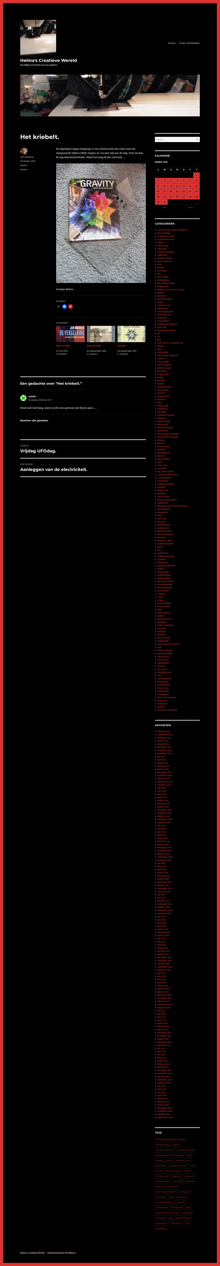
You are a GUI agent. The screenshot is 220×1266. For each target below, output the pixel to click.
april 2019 (162, 835)
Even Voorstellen (190, 43)
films (159, 349)
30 (158, 202)
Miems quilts (163, 496)
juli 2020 (161, 788)
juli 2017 (161, 894)
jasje (159, 402)
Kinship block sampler (168, 434)
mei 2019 (161, 832)
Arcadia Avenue (164, 258)
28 (190, 196)
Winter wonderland (166, 697)
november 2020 (164, 775)
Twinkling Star (164, 672)
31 (165, 202)
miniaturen (162, 503)
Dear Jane (161, 327)
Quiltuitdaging (164, 575)
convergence (163, 321)
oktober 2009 (163, 1114)
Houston (161, 393)
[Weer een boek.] (70, 334)
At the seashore (164, 261)
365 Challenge (164, 233)
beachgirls (162, 271)
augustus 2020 (164, 785)
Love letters (162, 481)
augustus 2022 (164, 738)
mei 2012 (161, 1017)
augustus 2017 (164, 891)
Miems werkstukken (167, 500)
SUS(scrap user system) (168, 644)
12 (177, 186)
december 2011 (164, 1032)
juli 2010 (161, 1086)
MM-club (161, 518)
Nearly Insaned (164, 531)
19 (177, 191)
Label (159, 462)
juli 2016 (161, 916)
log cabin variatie (165, 471)
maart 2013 (162, 985)
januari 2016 (163, 935)
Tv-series (162, 669)
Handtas (161, 380)
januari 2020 (163, 807)
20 (183, 191)
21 (190, 191)
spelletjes (187, 1212)
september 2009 (165, 1117)
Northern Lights (165, 540)
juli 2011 (161, 1048)
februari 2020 (163, 803)
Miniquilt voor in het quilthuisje (172, 506)
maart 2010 (162, 1098)
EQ (158, 336)
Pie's (159, 550)
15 (196, 186)
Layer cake (162, 465)
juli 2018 (161, 863)
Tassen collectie (165, 650)
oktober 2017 (163, 885)
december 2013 (164, 957)
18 (171, 191)
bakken (160, 267)
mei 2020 (161, 794)
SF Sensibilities (164, 603)
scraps (160, 600)
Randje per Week (165, 581)
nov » (191, 207)
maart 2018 (162, 872)
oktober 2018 (163, 854)
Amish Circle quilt (165, 252)
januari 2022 (163, 744)
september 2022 (165, 734)
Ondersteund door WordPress (61, 1253)
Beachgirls (179, 1155)
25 (171, 196)
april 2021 (162, 759)
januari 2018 (163, 879)
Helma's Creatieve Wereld (48, 60)
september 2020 (165, 781)
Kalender (161, 418)
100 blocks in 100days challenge (172, 230)
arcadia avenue (163, 1155)
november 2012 (164, 998)
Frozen (160, 358)
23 (158, 196)
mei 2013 (161, 979)
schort (160, 597)
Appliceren (162, 255)
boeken (24, 165)
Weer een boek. (63, 346)
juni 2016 (161, 919)
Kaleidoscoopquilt (165, 415)
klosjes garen (163, 446)
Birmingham (163, 280)
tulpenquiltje (163, 663)
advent (176, 1144)
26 (177, 196)
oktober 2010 (163, 1076)
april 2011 (161, 1058)
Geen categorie (164, 365)
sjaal (188, 1207)
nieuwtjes (162, 537)
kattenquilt (188, 1176)
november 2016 (164, 904)
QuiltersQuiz (163, 572)
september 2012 (164, 1004)
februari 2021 (163, 766)
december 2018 (164, 847)
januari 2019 (163, 844)
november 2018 (164, 850)
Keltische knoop (165, 427)
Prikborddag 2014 (165, 556)
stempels (161, 631)
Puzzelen (161, 559)
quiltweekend (163, 578)
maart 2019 (162, 838)
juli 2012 (161, 1010)
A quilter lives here (166, 239)
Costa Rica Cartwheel (167, 324)
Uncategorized (164, 678)
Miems (159, 1186)
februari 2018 (163, 876)
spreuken (161, 628)
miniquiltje (162, 512)
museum (161, 522)
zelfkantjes (162, 703)
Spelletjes (161, 622)
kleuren (161, 443)
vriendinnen (163, 694)
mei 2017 (161, 898)
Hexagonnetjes (164, 387)
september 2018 (164, 857)
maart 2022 (162, 741)
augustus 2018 (164, 860)
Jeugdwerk (162, 409)
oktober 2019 (163, 816)
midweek (161, 493)
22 (196, 191)
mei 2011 (161, 1054)
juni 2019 (161, 829)
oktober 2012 (163, 1001)
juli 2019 (161, 825)
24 (164, 196)
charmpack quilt (165, 311)
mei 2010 (161, 1092)
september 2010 (164, 1080)
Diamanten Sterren (166, 330)
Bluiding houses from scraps (171, 289)
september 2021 (164, 753)
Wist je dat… (163, 700)
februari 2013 (163, 989)
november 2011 (164, 1036)
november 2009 (164, 1111)
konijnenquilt (163, 452)
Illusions (161, 399)
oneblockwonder (165, 543)
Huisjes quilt (163, 396)
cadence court (164, 305)
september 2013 (164, 967)
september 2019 (165, 819)
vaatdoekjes (163, 682)
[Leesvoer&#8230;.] (131, 334)
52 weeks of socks (166, 236)
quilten (160, 569)
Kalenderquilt (163, 421)
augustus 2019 (164, 822)
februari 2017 (163, 901)
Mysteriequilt (163, 525)
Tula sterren (163, 660)
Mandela (161, 487)
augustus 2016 (164, 913)
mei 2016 (161, 923)
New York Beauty (165, 534)
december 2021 (164, 747)
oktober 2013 (163, 963)
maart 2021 (162, 763)
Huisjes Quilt (162, 1176)
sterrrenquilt (163, 638)
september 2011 (164, 1042)
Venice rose (162, 688)
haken (187, 1171)
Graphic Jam (163, 374)
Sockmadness (164, 612)
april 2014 (162, 945)
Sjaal (159, 609)
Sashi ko (161, 594)
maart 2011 (162, 1061)
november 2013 (164, 960)
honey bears (163, 390)
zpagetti (161, 707)
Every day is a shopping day (170, 343)
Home (171, 43)
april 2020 (162, 797)
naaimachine (163, 528)
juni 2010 (161, 1089)
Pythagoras (162, 562)
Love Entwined (164, 478)
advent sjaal (163, 245)
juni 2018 (161, 866)
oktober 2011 (163, 1039)
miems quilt (171, 1186)
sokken (160, 616)
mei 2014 (161, 941)
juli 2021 (161, 756)
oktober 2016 (163, 907)
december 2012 (164, 995)
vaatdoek (160, 1228)
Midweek (190, 1181)
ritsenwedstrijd (164, 587)
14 (190, 186)
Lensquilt (161, 468)
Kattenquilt (162, 424)
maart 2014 (162, 948)
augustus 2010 (164, 1083)
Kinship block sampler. (168, 437)
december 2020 (164, 772)
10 (164, 186)
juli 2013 (161, 973)
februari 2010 (163, 1101)
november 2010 (164, 1073)
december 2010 (164, 1070)
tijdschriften (163, 656)
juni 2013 (161, 976)
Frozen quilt (163, 361)
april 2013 (161, 982)
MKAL (160, 515)
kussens (161, 456)
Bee (159, 274)
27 (184, 196)
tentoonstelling (164, 653)
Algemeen (162, 249)
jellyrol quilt (163, 405)
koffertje (161, 449)
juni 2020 (161, 791)
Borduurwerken (164, 299)
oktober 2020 (163, 778)
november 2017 (164, 882)
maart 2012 (162, 1023)
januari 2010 (163, 1105)
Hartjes (160, 383)
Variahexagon (164, 685)
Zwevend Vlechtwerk (167, 710)
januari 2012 (163, 1029)
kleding (160, 440)
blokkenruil (162, 286)
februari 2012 (163, 1026)
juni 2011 (161, 1051)
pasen (160, 547)
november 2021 (164, 750)
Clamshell (162, 318)
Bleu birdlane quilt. (166, 283)
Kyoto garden (163, 459)
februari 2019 (163, 841)
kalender (176, 1176)
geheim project (164, 368)
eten (193, 1165)
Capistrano (162, 308)
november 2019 (164, 813)
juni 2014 (161, 938)
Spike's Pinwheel (165, 625)
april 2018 (162, 869)
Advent (160, 242)
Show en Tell (163, 606)
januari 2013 (163, 992)
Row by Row (163, 591)
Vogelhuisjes (163, 691)
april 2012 (162, 1020)
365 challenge (163, 1144)
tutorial (160, 666)
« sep (163, 207)
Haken (160, 377)
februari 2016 (163, 932)
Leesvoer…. (122, 346)
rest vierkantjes (164, 584)
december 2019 (164, 810)
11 (171, 186)
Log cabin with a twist (167, 474)
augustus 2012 (164, 1007)
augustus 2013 (164, 970)
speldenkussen (164, 619)
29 (196, 196)
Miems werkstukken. (166, 1192)
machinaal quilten (166, 484)
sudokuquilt (163, 641)
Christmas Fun (164, 314)
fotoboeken (162, 352)
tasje (159, 647)
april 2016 (162, 926)
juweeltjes (162, 412)
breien (160, 302)
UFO (159, 675)
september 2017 (164, 888)
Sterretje (161, 634)
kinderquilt (162, 431)
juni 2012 (161, 1014)
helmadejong (27, 157)
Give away (162, 371)
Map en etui (162, 490)
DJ (158, 333)
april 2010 (162, 1095)
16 (158, 191)
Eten (159, 340)
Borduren (161, 296)
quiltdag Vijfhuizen (166, 565)
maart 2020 (162, 800)
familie (160, 346)
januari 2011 (163, 1067)
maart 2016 (162, 929)
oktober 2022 (163, 731)
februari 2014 (163, 951)
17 (165, 191)
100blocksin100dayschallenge (170, 1139)
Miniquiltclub (163, 509)
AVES (159, 264)
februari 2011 (163, 1064)
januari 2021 (163, 769)
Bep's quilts (163, 277)
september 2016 (165, 910)
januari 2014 (163, 954)
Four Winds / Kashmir (167, 355)
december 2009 (164, 1108)
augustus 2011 (164, 1045)
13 (184, 186)
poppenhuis (163, 553)
